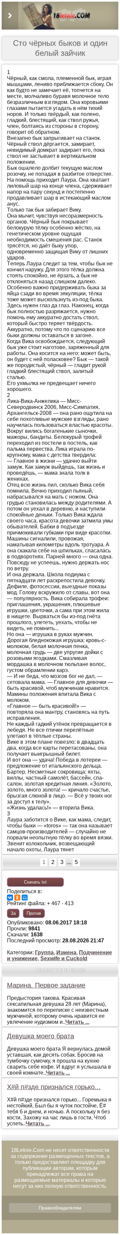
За (13, 913)
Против (34, 913)
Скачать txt (35, 882)
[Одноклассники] (17, 898)
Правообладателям (60, 1207)
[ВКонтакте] (10, 898)
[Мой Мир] (25, 898)
